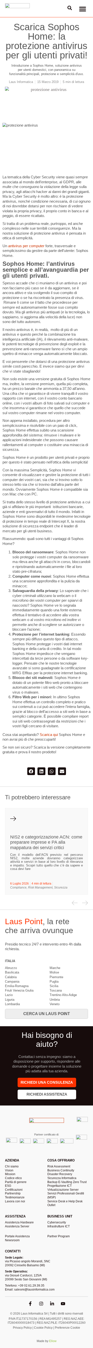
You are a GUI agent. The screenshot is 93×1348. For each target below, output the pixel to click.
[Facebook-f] (30, 1303)
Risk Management (40, 887)
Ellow (53, 1341)
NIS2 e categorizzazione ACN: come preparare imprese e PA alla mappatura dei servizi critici (46, 842)
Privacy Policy (22, 1327)
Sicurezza (60, 887)
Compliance (18, 887)
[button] (82, 8)
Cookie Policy (43, 1327)
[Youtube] (63, 1303)
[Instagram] (41, 1303)
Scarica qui (49, 734)
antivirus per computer (26, 246)
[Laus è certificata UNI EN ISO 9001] (82, 1122)
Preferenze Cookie (67, 1327)
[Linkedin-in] (52, 1303)
